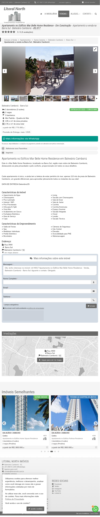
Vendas (63, 14)
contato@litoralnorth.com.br (14, 471)
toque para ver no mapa (51, 360)
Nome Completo (10, 279)
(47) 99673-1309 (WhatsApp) (46, 2)
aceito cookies (36, 509)
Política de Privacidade (14, 499)
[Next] (96, 423)
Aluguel (75, 14)
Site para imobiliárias (82, 513)
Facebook (58, 484)
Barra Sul (24, 105)
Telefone (6, 297)
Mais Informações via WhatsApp (22, 138)
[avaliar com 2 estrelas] (6, 32)
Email (5, 288)
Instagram (58, 489)
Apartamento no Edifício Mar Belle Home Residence (28, 25)
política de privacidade (36, 308)
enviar (92, 306)
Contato (87, 14)
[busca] (96, 14)
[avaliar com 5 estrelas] (14, 32)
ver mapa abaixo (11, 253)
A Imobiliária (51, 14)
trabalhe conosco (10, 474)
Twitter (56, 486)
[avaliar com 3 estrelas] (8, 32)
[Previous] (4, 423)
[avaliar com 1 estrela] (3, 32)
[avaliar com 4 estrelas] (11, 32)
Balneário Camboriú (10, 105)
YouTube (57, 491)
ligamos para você (10, 469)
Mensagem (7, 264)
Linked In (57, 493)
